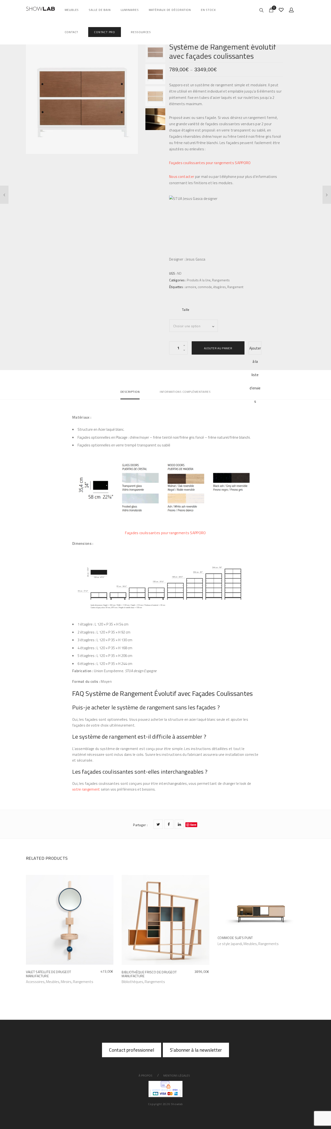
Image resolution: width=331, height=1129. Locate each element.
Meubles (72, 10)
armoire (190, 286)
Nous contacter (181, 176)
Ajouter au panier (218, 348)
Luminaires (130, 10)
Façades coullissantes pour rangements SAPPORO (210, 163)
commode (205, 286)
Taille (185, 309)
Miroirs (66, 981)
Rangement (235, 286)
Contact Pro (104, 32)
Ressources (141, 32)
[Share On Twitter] (158, 824)
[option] (82, 98)
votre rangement (86, 789)
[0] (271, 9)
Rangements (221, 280)
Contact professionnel (131, 1050)
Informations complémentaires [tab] (185, 391)
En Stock (208, 10)
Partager (140, 825)
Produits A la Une (199, 280)
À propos (145, 1075)
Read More (228, 943)
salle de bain (99, 10)
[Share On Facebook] (168, 824)
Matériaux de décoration (170, 10)
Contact (72, 32)
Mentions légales (176, 1075)
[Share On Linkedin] (179, 824)
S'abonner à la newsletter (196, 1050)
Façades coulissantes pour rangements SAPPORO (165, 533)
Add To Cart (37, 981)
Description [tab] (130, 391)
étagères (219, 286)
